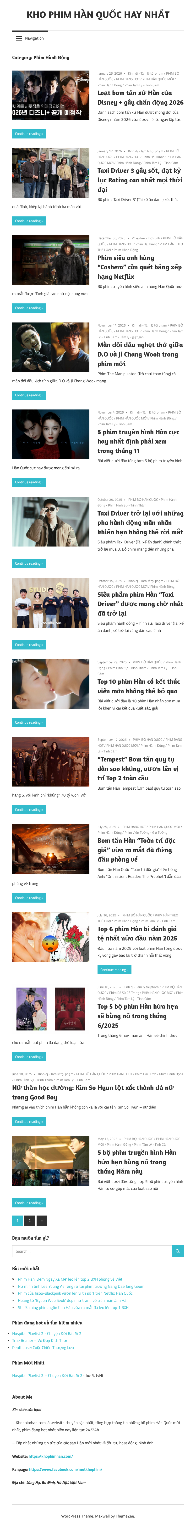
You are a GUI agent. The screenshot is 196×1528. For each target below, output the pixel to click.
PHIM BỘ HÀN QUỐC (143, 499)
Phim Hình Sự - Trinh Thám (127, 505)
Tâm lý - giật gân (132, 336)
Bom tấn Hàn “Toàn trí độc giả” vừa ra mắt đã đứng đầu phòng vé (136, 850)
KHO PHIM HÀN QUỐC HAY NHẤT (98, 14)
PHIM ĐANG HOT (128, 79)
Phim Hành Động (110, 84)
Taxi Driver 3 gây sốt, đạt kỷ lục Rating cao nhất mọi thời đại (140, 180)
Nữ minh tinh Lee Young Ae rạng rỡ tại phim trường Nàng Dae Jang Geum (81, 1286)
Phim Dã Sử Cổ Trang (124, 992)
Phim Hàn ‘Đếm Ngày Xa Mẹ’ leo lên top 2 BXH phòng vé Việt (70, 1279)
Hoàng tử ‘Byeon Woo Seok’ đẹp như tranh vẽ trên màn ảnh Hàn (73, 1300)
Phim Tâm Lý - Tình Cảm (142, 84)
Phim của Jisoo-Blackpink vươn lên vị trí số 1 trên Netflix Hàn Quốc (75, 1293)
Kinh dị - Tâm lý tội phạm (145, 73)
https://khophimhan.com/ (51, 1456)
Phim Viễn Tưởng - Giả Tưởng (146, 832)
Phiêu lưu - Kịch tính (146, 237)
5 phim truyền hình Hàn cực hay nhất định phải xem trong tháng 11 (138, 441)
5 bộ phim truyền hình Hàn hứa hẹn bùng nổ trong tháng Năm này (137, 1161)
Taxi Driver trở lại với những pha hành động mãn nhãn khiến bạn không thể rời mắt (141, 522)
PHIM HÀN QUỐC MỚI (158, 79)
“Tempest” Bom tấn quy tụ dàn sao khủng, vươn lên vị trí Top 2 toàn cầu (138, 768)
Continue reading (28, 133)
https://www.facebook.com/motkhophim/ (66, 1469)
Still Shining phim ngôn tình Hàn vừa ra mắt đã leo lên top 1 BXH (73, 1307)
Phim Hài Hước (153, 156)
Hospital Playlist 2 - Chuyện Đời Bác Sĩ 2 (47, 1333)
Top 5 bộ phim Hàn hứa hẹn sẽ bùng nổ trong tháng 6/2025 (138, 1015)
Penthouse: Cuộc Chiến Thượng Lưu (43, 1347)
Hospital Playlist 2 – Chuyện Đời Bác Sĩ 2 (47, 1375)
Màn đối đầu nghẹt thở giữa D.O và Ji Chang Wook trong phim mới (140, 354)
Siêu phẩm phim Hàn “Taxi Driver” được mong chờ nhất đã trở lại (140, 604)
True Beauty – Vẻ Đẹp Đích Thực (40, 1340)
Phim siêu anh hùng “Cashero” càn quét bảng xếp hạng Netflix (140, 267)
